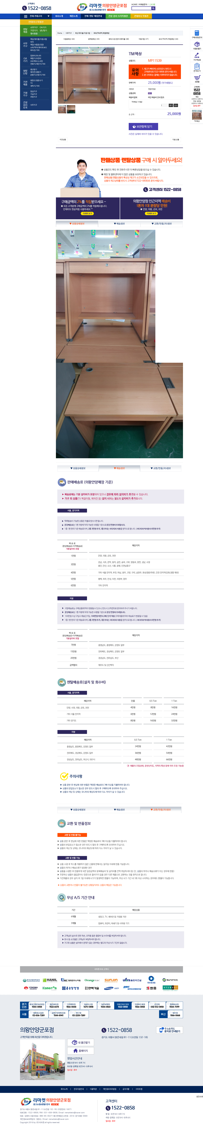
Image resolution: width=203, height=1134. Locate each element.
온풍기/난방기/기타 (37, 75)
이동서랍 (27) (144, 39)
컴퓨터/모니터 (35, 56)
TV (31, 83)
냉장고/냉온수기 (36, 80)
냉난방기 (43, 30)
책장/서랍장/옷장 (37, 45)
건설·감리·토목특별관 (118, 16)
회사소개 (59, 16)
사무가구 (34, 27)
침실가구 (33, 91)
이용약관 (93, 1089)
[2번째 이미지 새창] (71, 109)
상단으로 (199, 1097)
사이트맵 (139, 1089)
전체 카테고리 (36, 16)
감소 (175, 105)
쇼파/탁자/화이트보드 (38, 48)
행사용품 (34, 34)
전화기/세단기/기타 (37, 64)
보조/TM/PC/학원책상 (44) (168, 39)
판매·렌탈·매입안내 (93, 16)
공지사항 (126, 1089)
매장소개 (73, 16)
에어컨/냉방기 (35, 72)
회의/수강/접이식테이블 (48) (119, 39)
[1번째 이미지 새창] (62, 109)
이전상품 (63, 140)
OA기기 (43, 27)
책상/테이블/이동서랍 (38, 39)
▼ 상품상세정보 (77, 223)
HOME (134, 4)
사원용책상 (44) (69, 39)
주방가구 (33, 97)
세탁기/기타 (34, 86)
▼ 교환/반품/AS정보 (162, 223)
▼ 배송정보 (119, 223)
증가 (170, 105)
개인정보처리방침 (109, 1089)
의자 (32, 42)
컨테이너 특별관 (36, 22)
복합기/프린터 (35, 58)
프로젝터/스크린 (36, 61)
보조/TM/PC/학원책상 (101, 33)
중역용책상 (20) (94, 39)
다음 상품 (176, 140)
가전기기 (34, 30)
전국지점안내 (79, 1089)
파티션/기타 (34, 50)
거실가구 (33, 94)
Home (59, 33)
